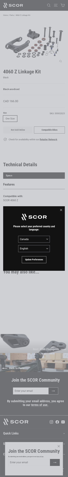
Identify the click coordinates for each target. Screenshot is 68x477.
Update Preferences (34, 259)
